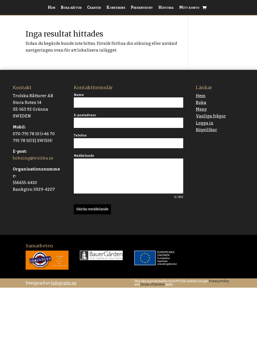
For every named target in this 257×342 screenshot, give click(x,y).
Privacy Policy (218, 281)
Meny (201, 109)
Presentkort (142, 8)
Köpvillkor (206, 129)
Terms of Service (152, 284)
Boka (201, 102)
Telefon (80, 135)
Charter (94, 8)
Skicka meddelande (92, 209)
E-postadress (86, 115)
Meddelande (84, 155)
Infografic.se (63, 283)
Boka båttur (71, 8)
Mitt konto (189, 8)
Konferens (115, 8)
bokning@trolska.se (33, 158)
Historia (166, 8)
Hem (51, 8)
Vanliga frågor (211, 116)
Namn (80, 95)
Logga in (204, 123)
